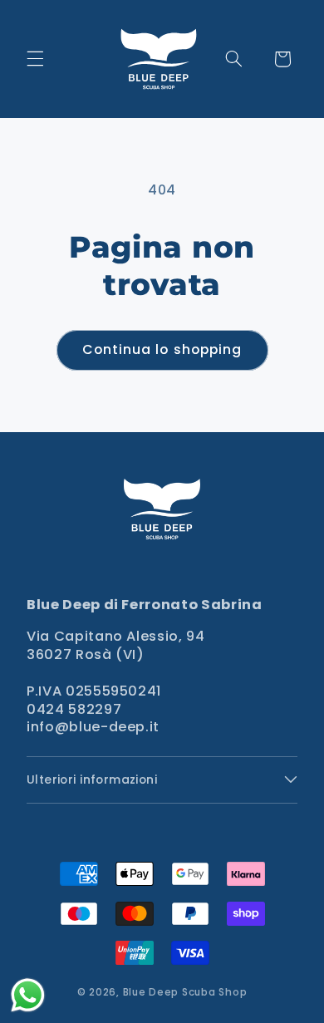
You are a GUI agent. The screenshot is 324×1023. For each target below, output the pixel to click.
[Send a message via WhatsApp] (27, 995)
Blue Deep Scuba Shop (185, 992)
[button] (35, 59)
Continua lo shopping (162, 349)
